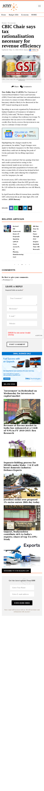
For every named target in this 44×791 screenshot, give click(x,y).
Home (3, 15)
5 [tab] (29, 264)
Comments (27, 86)
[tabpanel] (12, 239)
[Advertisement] (22, 638)
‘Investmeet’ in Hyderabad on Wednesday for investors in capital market (20, 393)
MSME (34, 15)
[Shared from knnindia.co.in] (30, 208)
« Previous (6, 280)
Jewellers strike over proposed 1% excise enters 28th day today (21, 501)
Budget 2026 (13, 15)
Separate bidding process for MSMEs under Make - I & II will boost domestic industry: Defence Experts (21, 466)
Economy (25, 15)
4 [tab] (25, 264)
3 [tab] (22, 264)
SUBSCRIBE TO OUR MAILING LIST (16, 571)
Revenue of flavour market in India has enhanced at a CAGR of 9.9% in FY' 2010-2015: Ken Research (21, 429)
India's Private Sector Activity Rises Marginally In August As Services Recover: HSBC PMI (37, 239)
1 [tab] (14, 264)
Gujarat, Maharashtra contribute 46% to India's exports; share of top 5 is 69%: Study (20, 535)
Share (16, 86)
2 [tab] (18, 264)
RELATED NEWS (9, 384)
